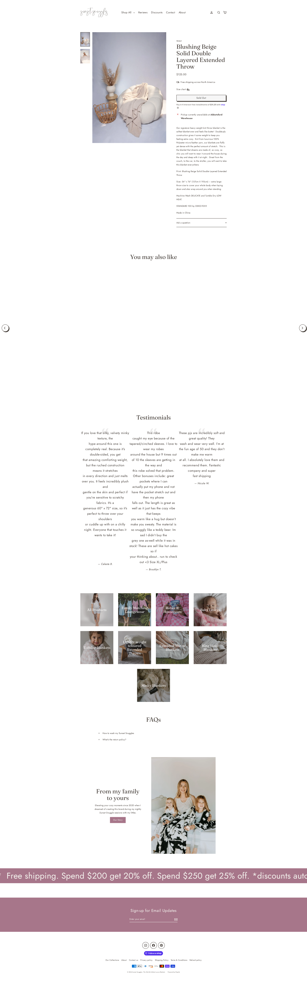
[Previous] (5, 328)
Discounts (156, 12)
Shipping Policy (161, 960)
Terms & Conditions (179, 960)
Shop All (126, 12)
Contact (170, 12)
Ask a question (183, 222)
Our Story (117, 819)
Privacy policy (146, 960)
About (182, 12)
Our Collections (112, 960)
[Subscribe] (175, 919)
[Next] (302, 328)
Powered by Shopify (174, 972)
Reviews (143, 12)
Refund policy (195, 960)
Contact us (133, 960)
